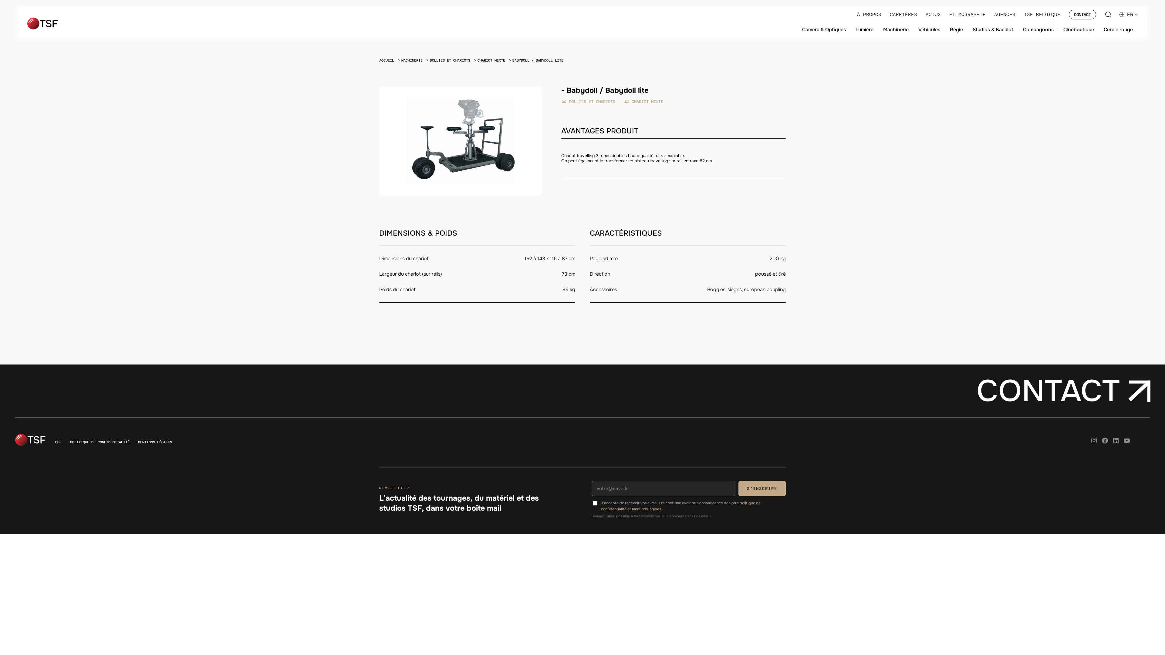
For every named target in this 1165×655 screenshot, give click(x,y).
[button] (1132, 14)
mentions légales (646, 509)
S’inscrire (762, 488)
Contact (1082, 14)
